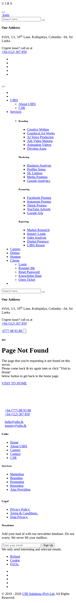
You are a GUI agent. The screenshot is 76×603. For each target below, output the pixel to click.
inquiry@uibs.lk (15, 425)
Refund (15, 556)
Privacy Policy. (20, 509)
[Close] (3, 12)
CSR (13, 457)
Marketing (17, 474)
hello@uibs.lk (14, 422)
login (5, 15)
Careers (15, 450)
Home (14, 442)
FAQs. (14, 564)
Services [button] (15, 111)
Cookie (15, 560)
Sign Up (48, 545)
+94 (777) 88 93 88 (18, 410)
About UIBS (18, 446)
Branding (16, 478)
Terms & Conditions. (24, 513)
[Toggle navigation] (3, 86)
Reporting (16, 485)
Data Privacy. (19, 517)
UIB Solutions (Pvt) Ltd (38, 594)
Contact (15, 454)
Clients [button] (14, 260)
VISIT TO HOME (14, 383)
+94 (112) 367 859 (14, 52)
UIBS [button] (14, 100)
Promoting (17, 482)
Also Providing (20, 489)
